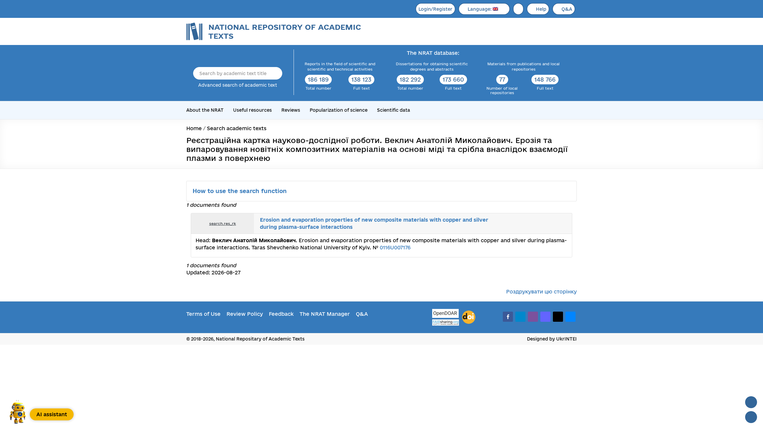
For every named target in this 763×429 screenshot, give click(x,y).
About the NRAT (205, 110)
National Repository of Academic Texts (284, 31)
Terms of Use (203, 314)
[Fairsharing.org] (445, 322)
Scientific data (393, 110)
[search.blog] (563, 223)
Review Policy (245, 314)
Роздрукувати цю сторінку (541, 291)
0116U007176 (395, 247)
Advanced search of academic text (237, 85)
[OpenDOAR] (445, 314)
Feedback (281, 314)
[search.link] (549, 223)
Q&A (567, 9)
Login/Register (435, 9)
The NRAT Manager (325, 314)
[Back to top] (751, 402)
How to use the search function (241, 191)
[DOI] (468, 317)
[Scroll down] (751, 417)
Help (541, 9)
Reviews (290, 110)
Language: (480, 9)
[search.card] (543, 223)
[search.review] (556, 223)
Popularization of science (338, 110)
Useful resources (252, 110)
